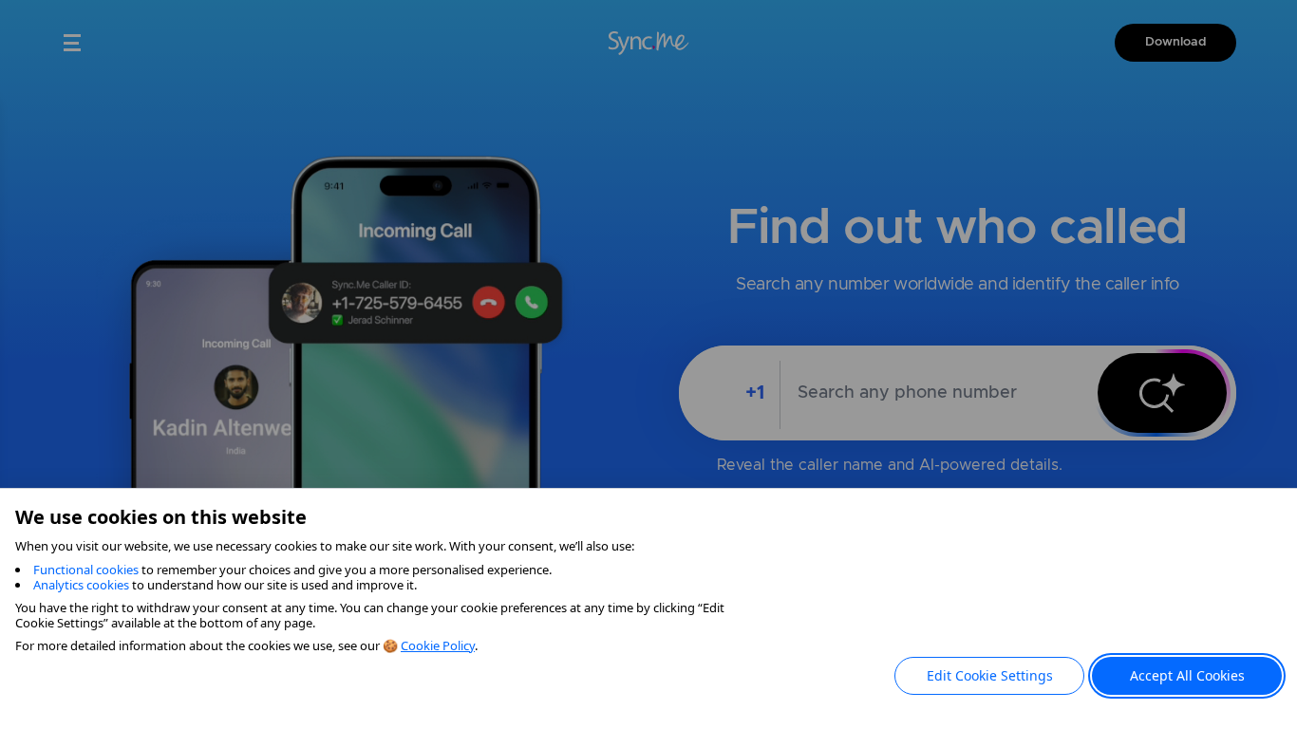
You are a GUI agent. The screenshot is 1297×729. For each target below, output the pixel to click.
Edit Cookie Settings (990, 675)
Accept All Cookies (1187, 675)
